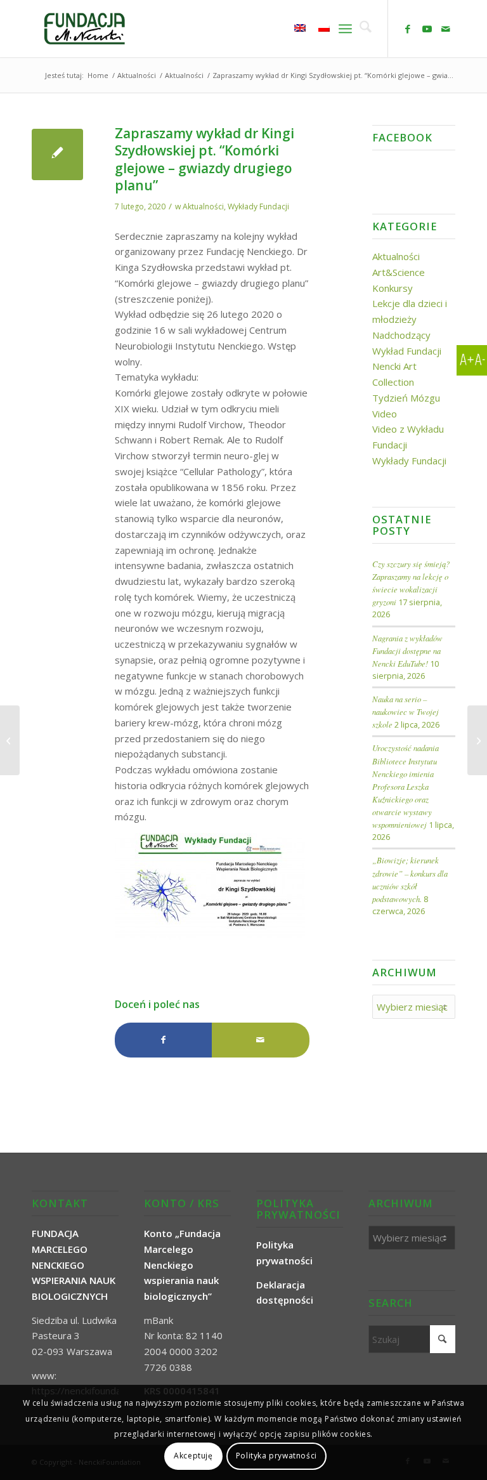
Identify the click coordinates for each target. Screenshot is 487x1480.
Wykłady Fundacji (258, 206)
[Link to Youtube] (426, 28)
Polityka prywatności (276, 1455)
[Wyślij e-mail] (260, 1040)
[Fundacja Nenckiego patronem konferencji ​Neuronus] (10, 740)
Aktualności (203, 206)
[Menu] (345, 28)
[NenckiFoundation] (85, 28)
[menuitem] (362, 28)
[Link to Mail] (445, 28)
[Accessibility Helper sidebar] (472, 360)
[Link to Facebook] (407, 28)
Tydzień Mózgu (406, 397)
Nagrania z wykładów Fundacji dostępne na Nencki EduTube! (407, 650)
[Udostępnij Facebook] (163, 1040)
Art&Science (398, 272)
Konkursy (392, 288)
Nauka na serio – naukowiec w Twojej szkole (405, 711)
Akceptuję (193, 1455)
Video (384, 413)
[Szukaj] (362, 28)
